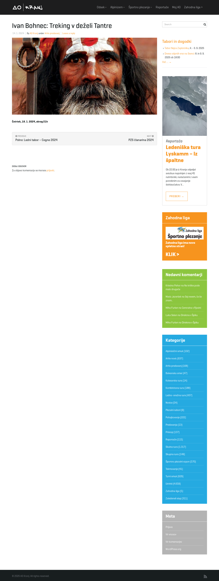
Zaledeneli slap (173, 498)
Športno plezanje (139, 7)
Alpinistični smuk (174, 351)
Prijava (169, 527)
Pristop (169, 432)
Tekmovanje (172, 469)
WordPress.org (173, 549)
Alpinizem (116, 7)
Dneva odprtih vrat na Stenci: (180, 53)
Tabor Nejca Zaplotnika (177, 48)
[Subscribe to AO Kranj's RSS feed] (205, 576)
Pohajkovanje (173, 417)
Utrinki (169, 483)
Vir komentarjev (174, 541)
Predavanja (171, 424)
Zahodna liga (178, 217)
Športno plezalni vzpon (178, 461)
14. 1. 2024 (18, 33)
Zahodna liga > (193, 7)
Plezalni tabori (173, 410)
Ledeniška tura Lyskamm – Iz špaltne (183, 154)
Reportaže (162, 7)
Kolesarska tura (174, 380)
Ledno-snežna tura (176, 395)
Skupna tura (172, 454)
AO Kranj (27, 7)
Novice (169, 402)
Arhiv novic (171, 358)
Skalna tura (172, 446)
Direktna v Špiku (189, 315)
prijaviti (50, 170)
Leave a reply (68, 33)
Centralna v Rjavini (191, 307)
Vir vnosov (171, 534)
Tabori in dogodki (176, 41)
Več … (166, 62)
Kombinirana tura (175, 388)
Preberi (176, 196)
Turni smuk (171, 476)
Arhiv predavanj (52, 33)
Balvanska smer (174, 373)
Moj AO (176, 7)
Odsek (101, 7)
